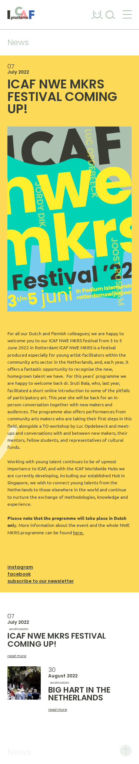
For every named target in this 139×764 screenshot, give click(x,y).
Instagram (20, 567)
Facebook (19, 574)
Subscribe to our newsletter (40, 581)
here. (78, 532)
